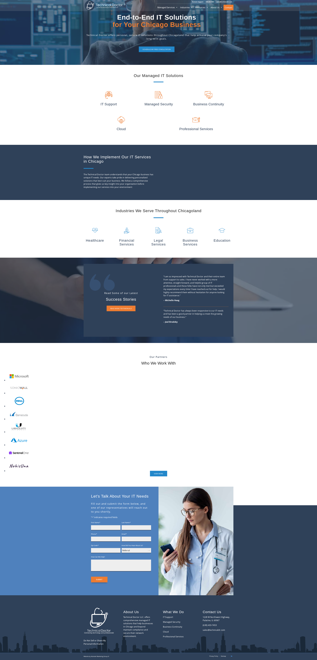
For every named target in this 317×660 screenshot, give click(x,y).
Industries (185, 7)
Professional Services (173, 636)
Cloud (166, 631)
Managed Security (171, 622)
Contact (228, 7)
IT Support (168, 617)
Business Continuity (172, 626)
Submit (99, 580)
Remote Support (197, 2)
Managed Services (166, 7)
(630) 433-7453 (210, 625)
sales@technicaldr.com (224, 2)
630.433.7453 (210, 2)
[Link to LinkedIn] (231, 656)
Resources (200, 7)
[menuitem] (198, 1)
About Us (215, 7)
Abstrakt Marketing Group (99, 656)
